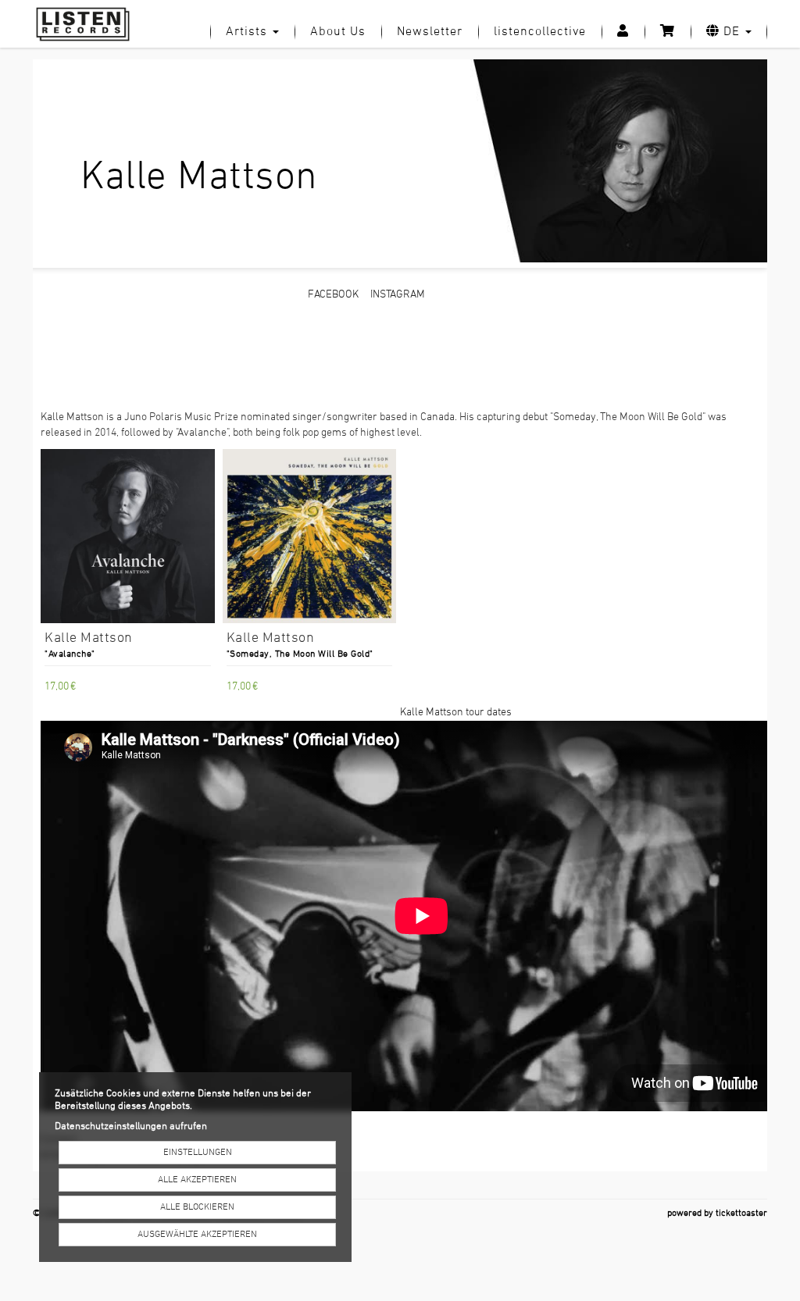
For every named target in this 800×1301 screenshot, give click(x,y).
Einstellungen (197, 1152)
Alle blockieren (197, 1207)
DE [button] (732, 32)
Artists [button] (248, 32)
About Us (338, 32)
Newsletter (429, 32)
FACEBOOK (333, 294)
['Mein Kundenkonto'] (623, 32)
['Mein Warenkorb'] (668, 32)
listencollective (540, 32)
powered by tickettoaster (717, 1213)
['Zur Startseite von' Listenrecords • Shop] (89, 24)
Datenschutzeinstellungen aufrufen (131, 1127)
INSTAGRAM (397, 294)
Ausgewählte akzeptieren (197, 1234)
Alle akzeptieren (197, 1179)
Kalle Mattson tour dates (456, 712)
